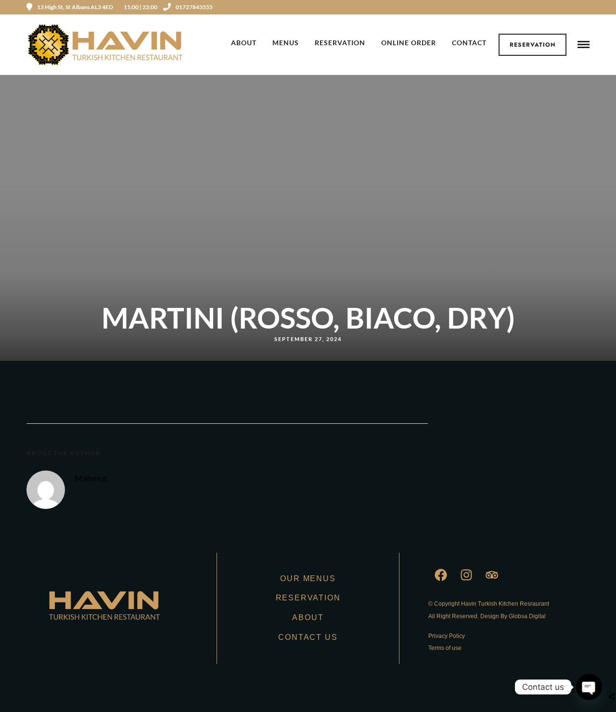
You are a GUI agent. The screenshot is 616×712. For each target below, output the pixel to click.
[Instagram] (586, 7)
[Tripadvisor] (491, 574)
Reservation (533, 44)
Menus (285, 42)
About (244, 42)
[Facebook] (440, 574)
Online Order (408, 42)
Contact (469, 42)
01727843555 (194, 7)
